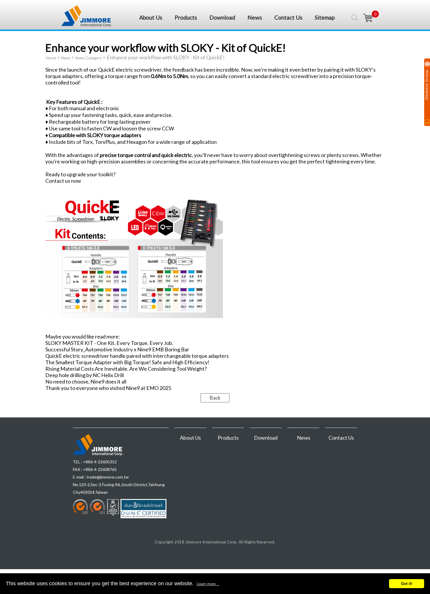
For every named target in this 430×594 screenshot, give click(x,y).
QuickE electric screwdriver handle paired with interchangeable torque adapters (137, 356)
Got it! (406, 583)
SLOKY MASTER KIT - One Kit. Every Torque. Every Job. (109, 343)
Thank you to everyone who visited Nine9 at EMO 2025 (108, 388)
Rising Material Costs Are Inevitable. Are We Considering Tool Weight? (126, 368)
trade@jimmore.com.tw (108, 476)
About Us (150, 17)
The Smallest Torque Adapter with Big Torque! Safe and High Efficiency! (127, 362)
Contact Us (288, 17)
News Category (88, 58)
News (254, 17)
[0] (368, 18)
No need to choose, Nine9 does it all (85, 381)
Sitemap (325, 17)
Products (186, 17)
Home (51, 58)
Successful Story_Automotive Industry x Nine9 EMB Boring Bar (117, 349)
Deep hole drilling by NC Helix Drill (84, 375)
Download (222, 17)
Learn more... (208, 584)
